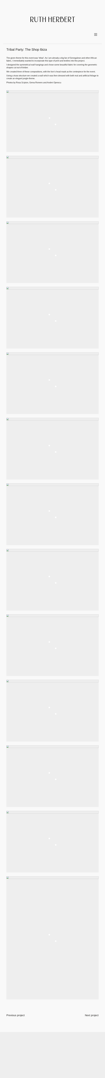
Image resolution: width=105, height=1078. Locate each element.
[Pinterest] (49, 1063)
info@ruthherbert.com (58, 1045)
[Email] (42, 1063)
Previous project (15, 1015)
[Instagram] (55, 1063)
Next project (92, 1015)
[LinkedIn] (61, 1063)
